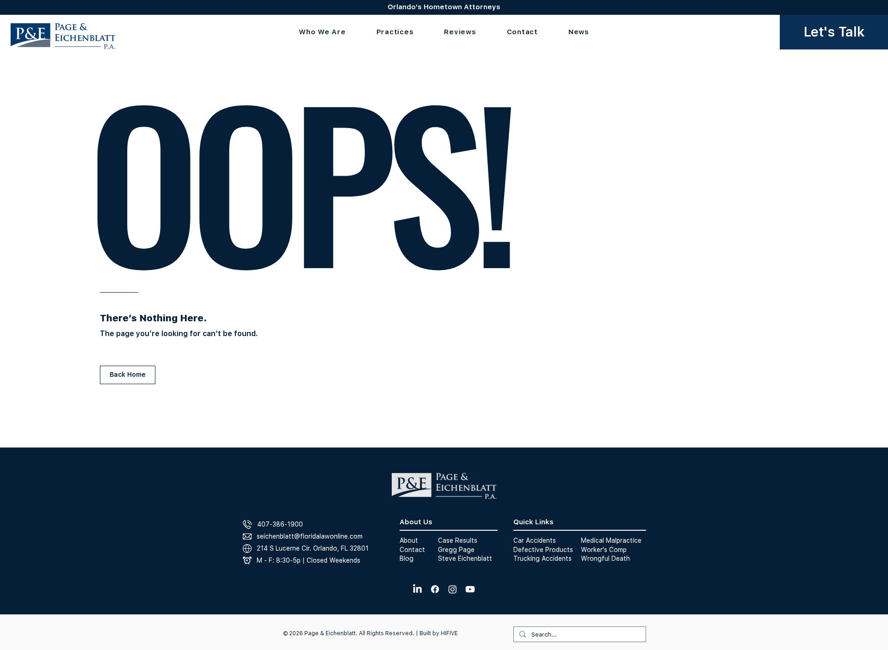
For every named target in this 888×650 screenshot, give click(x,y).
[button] (395, 32)
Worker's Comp (604, 549)
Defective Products (543, 549)
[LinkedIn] (417, 589)
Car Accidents (534, 540)
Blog (406, 558)
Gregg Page (456, 549)
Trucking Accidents (542, 558)
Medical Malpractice (611, 540)
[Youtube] (470, 589)
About (409, 540)
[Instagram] (452, 589)
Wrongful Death (605, 558)
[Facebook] (435, 589)
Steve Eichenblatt (465, 558)
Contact (412, 549)
